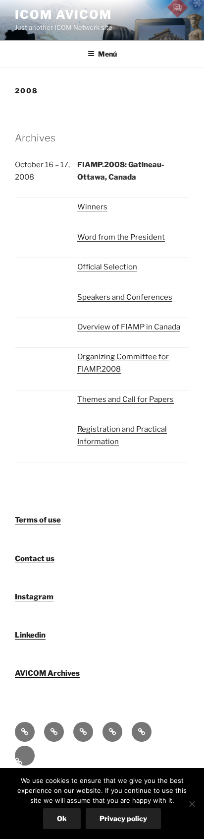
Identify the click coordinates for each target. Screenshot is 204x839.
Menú (107, 54)
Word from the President (121, 237)
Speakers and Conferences (124, 297)
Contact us (34, 558)
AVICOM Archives (47, 673)
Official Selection (107, 266)
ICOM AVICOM (63, 14)
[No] (192, 804)
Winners (92, 206)
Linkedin (30, 635)
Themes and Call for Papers (125, 399)
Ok (62, 818)
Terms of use (38, 520)
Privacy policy (123, 818)
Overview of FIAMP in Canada (128, 327)
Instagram (34, 596)
